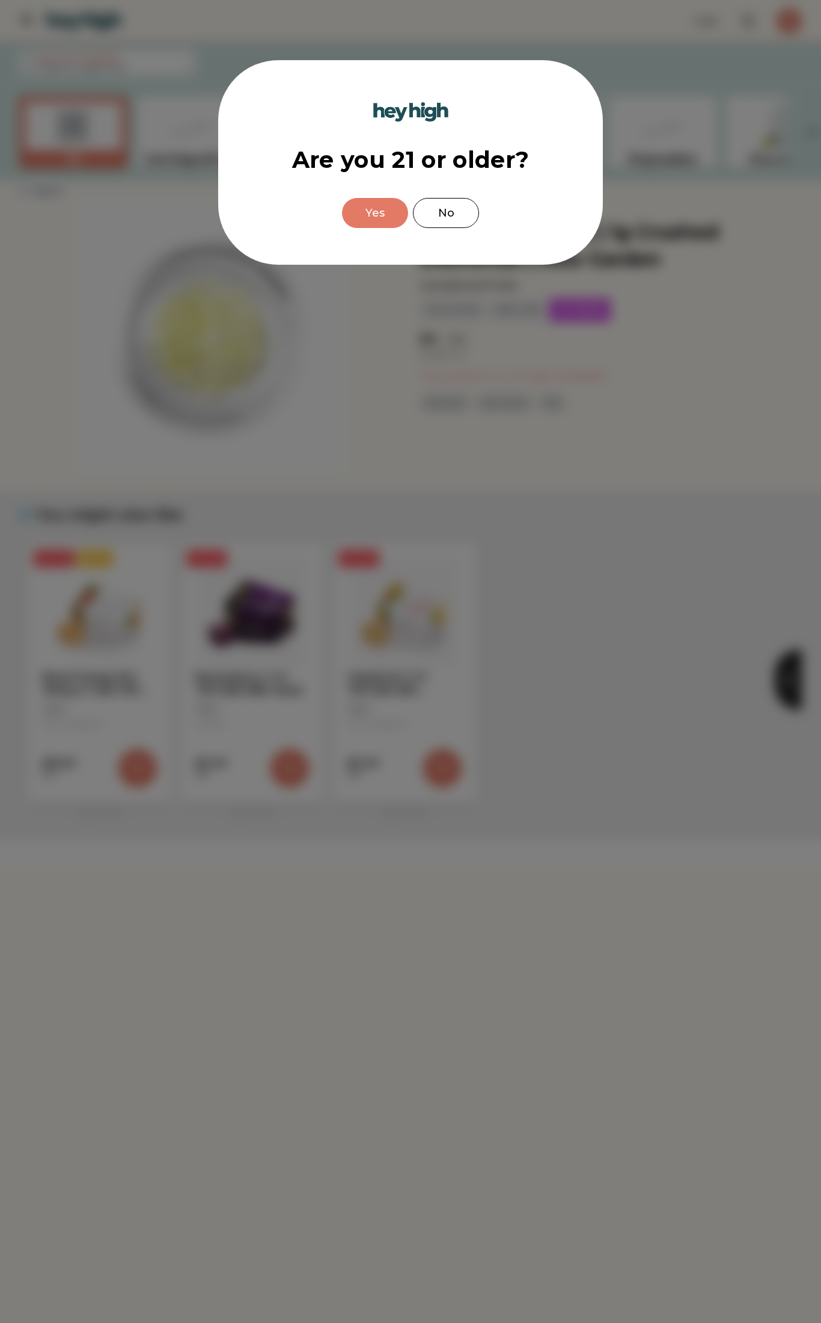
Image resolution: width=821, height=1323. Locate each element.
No (446, 213)
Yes (375, 213)
